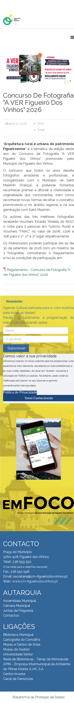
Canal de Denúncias (18, 679)
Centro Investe (14, 674)
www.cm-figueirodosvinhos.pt (35, 581)
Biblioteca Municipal (18, 635)
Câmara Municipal (16, 606)
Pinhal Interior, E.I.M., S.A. (26, 669)
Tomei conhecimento (38, 398)
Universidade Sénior (18, 654)
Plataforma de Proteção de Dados (39, 697)
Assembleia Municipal (19, 601)
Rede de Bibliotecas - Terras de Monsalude (35, 659)
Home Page (16, 4)
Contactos (11, 615)
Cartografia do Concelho (21, 640)
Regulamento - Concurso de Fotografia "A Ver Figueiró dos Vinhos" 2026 (36, 272)
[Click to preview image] (38, 69)
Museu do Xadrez (16, 649)
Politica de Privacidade (20, 392)
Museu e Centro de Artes (21, 644)
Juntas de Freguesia (18, 610)
